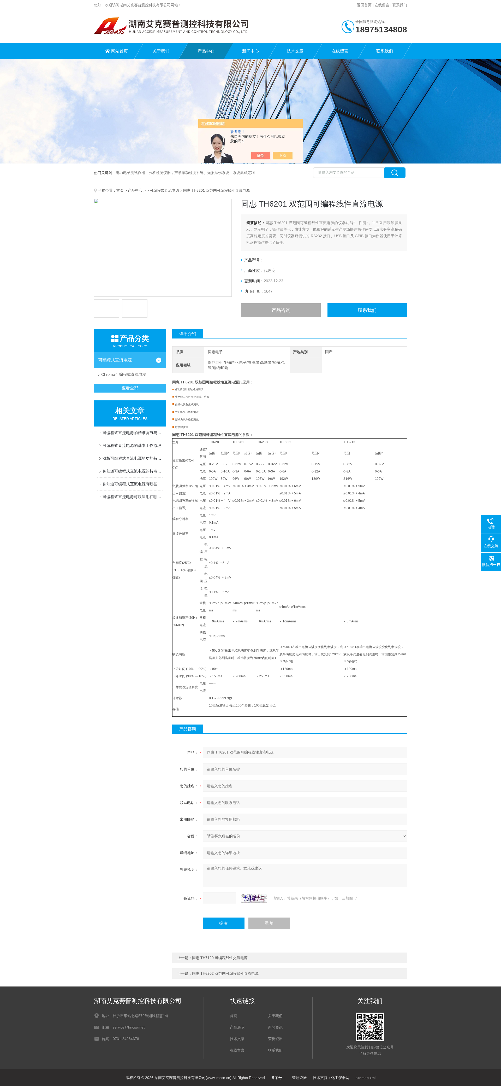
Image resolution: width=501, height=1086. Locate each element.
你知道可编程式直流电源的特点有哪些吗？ (133, 471)
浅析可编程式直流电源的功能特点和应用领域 (133, 458)
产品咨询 (281, 310)
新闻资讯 (275, 1027)
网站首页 (119, 51)
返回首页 (364, 5)
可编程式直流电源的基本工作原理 (132, 445)
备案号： (278, 1078)
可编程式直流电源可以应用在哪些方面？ (133, 496)
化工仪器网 (340, 1078)
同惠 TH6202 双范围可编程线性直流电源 (225, 973)
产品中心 (206, 51)
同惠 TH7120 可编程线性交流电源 (220, 958)
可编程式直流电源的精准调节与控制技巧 (133, 432)
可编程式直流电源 (164, 190)
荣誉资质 (275, 1039)
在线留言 (382, 5)
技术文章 (295, 51)
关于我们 (161, 51)
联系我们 (399, 5)
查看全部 (130, 388)
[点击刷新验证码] (254, 898)
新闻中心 (250, 51)
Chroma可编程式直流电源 (123, 374)
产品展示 (237, 1027)
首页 (120, 190)
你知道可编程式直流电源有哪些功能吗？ (133, 484)
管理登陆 (299, 1078)
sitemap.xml (365, 1078)
